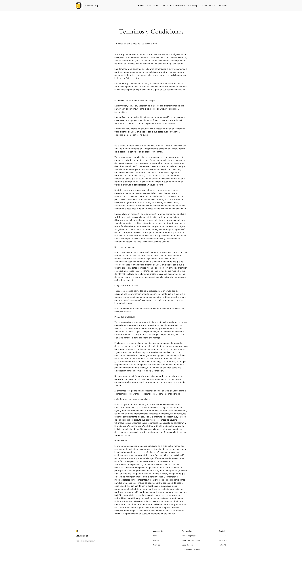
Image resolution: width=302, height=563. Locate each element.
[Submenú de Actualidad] (157, 5)
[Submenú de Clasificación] (214, 5)
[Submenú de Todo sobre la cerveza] (184, 5)
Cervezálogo (92, 5)
